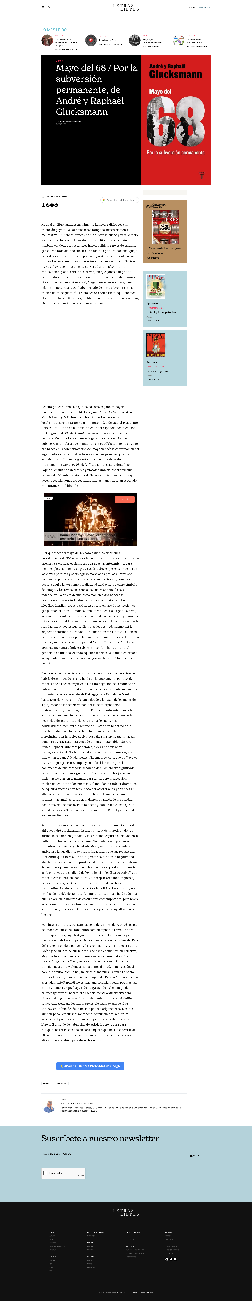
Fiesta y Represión (157, 371)
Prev (147, 231)
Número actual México (135, 1250)
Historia (90, 1260)
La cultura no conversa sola (194, 41)
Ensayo (46, 1083)
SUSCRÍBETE (204, 7)
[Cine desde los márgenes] (165, 228)
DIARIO (52, 1232)
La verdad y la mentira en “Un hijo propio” (66, 42)
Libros (59, 61)
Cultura (103, 36)
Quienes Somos (171, 1246)
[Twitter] (48, 205)
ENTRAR (191, 7)
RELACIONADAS (81, 1121)
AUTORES (165, 1121)
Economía (53, 1243)
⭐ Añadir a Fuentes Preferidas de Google (90, 1066)
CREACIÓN (92, 1243)
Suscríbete (152, 258)
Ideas (145, 35)
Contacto (169, 1253)
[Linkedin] (52, 205)
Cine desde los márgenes (165, 248)
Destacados (131, 1257)
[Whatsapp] (56, 205)
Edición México (154, 253)
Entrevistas (92, 1236)
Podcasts (130, 1239)
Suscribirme (169, 1239)
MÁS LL (168, 1232)
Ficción (90, 1250)
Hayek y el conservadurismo (152, 41)
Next (183, 231)
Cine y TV (59, 35)
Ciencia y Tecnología (57, 1246)
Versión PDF (152, 320)
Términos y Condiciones (125, 1292)
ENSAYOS (91, 1257)
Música (52, 1267)
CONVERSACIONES (95, 1232)
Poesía (90, 1246)
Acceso (168, 1236)
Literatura (61, 1083)
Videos (128, 1236)
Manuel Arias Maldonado (77, 1103)
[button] (42, 7)
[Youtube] (175, 1259)
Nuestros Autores (172, 1250)
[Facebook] (43, 205)
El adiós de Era (107, 40)
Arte (50, 1271)
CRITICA (52, 1257)
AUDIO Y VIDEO (133, 1232)
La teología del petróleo (161, 312)
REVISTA (130, 1246)
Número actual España (135, 1253)
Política (52, 1239)
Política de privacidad (144, 1292)
